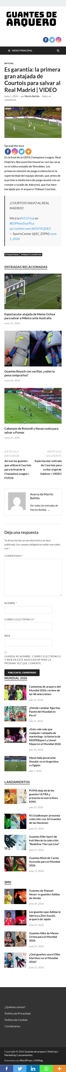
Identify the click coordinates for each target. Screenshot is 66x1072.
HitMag (38, 1060)
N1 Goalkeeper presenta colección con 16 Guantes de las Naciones (45, 819)
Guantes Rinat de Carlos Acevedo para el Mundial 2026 (44, 861)
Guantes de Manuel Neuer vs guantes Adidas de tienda (44, 894)
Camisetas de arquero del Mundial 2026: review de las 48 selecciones (45, 690)
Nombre (10, 603)
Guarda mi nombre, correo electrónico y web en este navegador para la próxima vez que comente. (32, 660)
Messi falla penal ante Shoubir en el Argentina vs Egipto (43, 761)
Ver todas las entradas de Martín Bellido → (44, 507)
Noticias (8, 63)
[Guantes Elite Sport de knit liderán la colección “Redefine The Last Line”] (15, 837)
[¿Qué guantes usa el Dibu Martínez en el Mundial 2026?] (15, 954)
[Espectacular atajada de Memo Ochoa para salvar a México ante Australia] (33, 310)
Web (7, 635)
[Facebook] (46, 40)
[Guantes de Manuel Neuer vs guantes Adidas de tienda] (15, 891)
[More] (28, 151)
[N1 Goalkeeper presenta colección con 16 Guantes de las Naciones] (15, 815)
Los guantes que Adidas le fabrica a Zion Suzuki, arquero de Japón (45, 915)
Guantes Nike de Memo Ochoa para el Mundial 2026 (43, 936)
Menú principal (22, 50)
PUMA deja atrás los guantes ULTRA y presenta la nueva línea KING (43, 796)
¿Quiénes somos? (15, 1007)
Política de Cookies (16, 1019)
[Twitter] (52, 40)
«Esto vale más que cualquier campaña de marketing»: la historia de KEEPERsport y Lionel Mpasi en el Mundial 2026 (45, 736)
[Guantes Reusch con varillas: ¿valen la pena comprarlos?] (33, 367)
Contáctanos (12, 1026)
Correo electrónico (19, 619)
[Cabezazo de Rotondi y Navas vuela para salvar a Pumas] (33, 424)
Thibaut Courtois (31, 254)
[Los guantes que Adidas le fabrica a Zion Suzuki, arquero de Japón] (15, 912)
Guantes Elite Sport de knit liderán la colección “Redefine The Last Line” (44, 840)
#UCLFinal (27, 218)
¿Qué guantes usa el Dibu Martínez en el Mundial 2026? (44, 958)
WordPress (26, 1060)
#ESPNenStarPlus (22, 223)
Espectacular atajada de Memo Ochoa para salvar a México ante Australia (29, 316)
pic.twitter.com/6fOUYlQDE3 (30, 228)
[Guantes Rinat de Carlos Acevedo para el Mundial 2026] (15, 858)
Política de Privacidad (18, 1013)
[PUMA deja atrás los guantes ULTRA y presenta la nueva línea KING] (15, 790)
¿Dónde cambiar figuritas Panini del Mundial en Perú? (44, 711)
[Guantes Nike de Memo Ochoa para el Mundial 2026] (15, 933)
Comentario (13, 555)
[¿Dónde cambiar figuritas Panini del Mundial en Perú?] (15, 708)
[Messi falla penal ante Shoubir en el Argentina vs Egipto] (15, 758)
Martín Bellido (32, 96)
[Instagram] (58, 40)
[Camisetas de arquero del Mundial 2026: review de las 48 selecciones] (15, 687)
